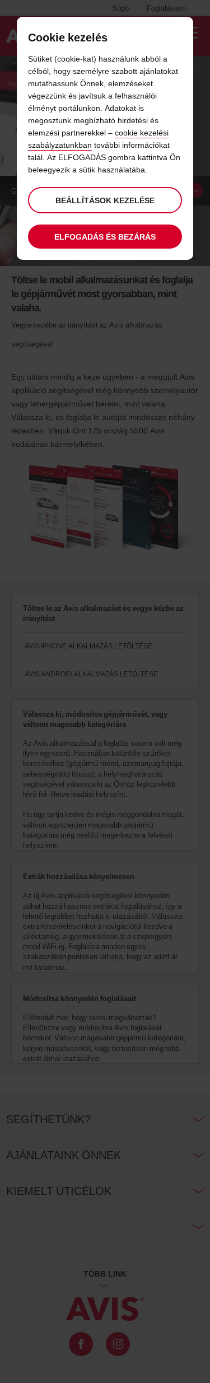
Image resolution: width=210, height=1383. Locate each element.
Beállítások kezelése (105, 200)
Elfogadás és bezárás (105, 236)
